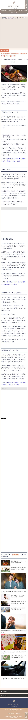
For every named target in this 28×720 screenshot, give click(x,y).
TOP (8, 17)
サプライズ (5, 50)
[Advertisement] (14, 34)
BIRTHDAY (14, 6)
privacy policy (11, 713)
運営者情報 (18, 713)
